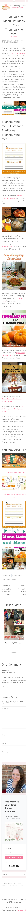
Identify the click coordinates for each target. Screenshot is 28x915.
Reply (4, 687)
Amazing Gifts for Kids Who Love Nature (6, 590)
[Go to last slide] (6, 630)
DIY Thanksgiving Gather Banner (14, 472)
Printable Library (18, 883)
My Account (22, 885)
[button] (14, 831)
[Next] (22, 630)
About (10, 883)
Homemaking (14, 36)
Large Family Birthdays (13, 643)
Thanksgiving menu (17, 575)
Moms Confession (8, 246)
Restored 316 (21, 910)
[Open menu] (14, 1)
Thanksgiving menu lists (9, 579)
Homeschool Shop (12, 885)
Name (5, 735)
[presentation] (14, 624)
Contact (14, 887)
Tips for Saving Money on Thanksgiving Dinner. (13, 409)
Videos (4, 885)
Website (5, 752)
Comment (6, 708)
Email (4, 743)
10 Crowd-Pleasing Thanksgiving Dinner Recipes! (12, 398)
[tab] (12, 652)
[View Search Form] (25, 1)
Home (5, 883)
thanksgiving (6, 575)
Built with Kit (14, 866)
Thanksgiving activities (17, 53)
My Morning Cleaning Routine (22, 590)
